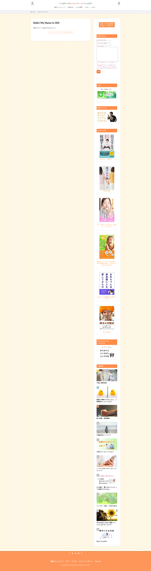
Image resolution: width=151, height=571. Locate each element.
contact (93, 7)
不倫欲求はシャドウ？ (104, 435)
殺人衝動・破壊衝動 (103, 418)
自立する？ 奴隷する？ (107, 159)
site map (97, 561)
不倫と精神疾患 (102, 383)
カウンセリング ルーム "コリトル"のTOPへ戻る (60, 32)
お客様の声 (70, 7)
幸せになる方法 (102, 541)
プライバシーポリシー (86, 561)
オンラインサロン (107, 347)
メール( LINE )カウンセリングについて (106, 469)
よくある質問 (78, 7)
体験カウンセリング (59, 7)
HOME (33, 12)
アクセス (74, 561)
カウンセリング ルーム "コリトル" (80, 565)
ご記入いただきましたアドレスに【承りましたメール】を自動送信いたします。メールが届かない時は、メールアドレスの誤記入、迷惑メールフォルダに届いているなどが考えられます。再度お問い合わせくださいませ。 (106, 67)
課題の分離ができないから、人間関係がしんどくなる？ (107, 400)
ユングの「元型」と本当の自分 (107, 506)
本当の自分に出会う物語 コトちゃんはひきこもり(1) (106, 523)
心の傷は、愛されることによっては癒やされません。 (107, 488)
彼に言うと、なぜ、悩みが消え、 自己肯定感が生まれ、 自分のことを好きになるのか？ (107, 263)
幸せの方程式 (107, 332)
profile (87, 7)
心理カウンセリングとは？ (105, 451)
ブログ (67, 561)
